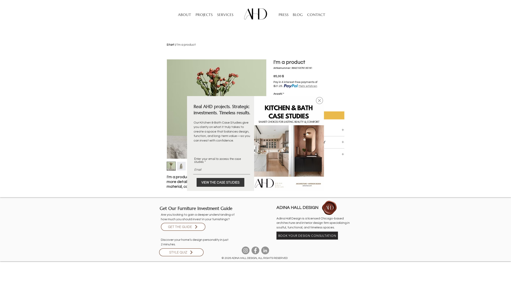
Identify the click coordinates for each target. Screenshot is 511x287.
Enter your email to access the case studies (217, 160)
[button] (319, 100)
